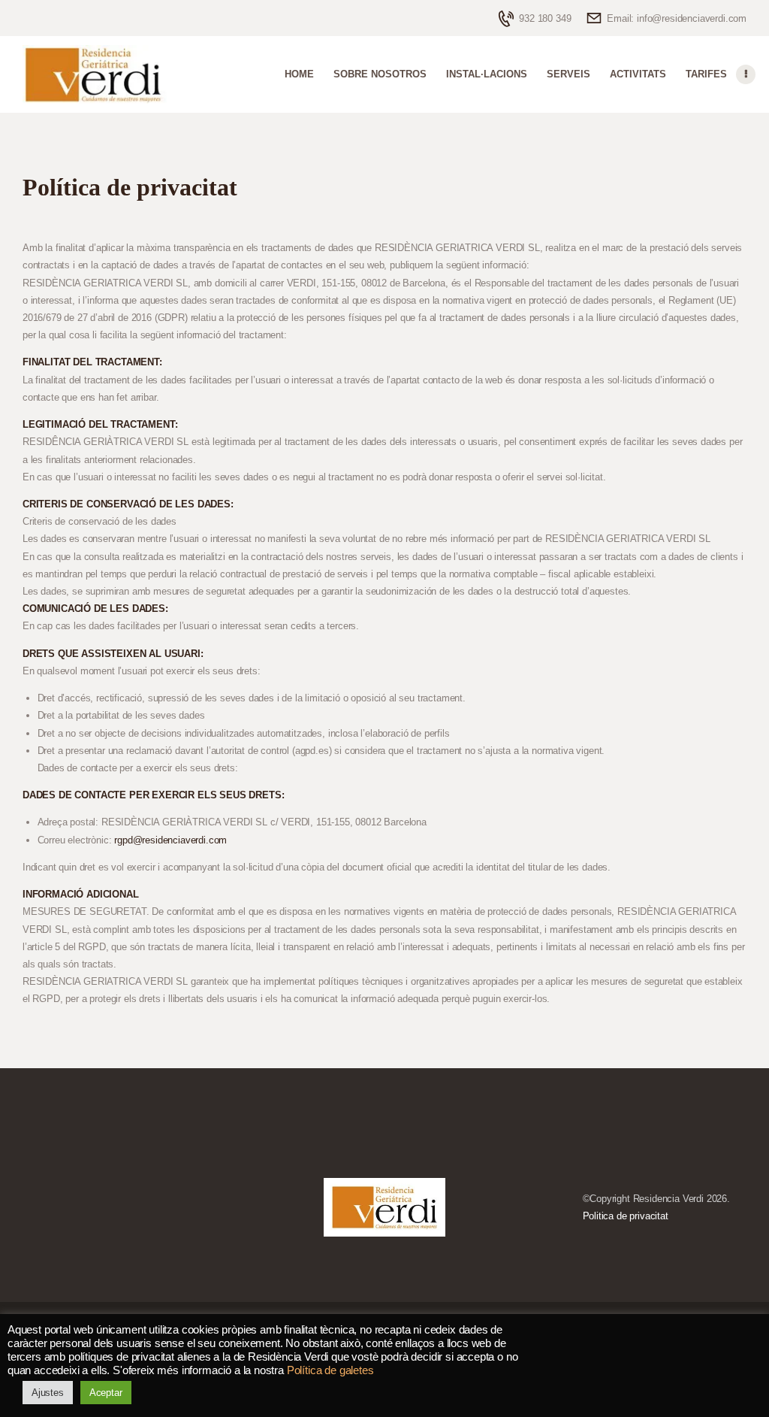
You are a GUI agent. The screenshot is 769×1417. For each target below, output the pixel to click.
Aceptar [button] (105, 1392)
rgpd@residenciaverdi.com (170, 840)
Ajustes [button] (48, 1392)
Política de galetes (330, 1370)
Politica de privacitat (625, 1216)
